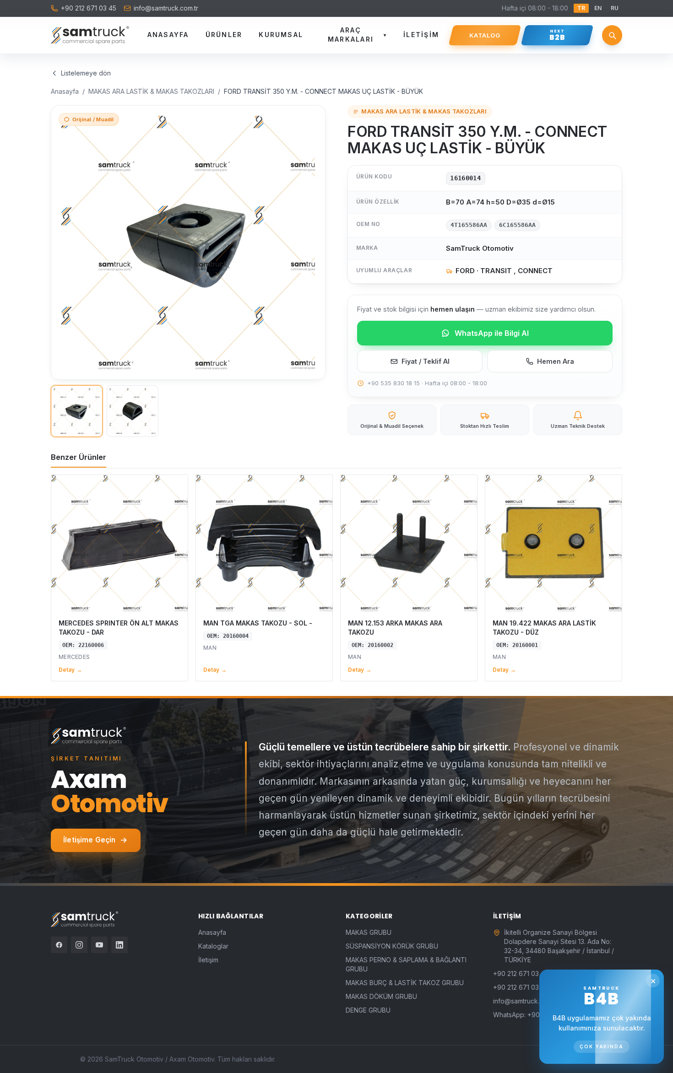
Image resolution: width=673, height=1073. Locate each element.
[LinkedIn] (119, 945)
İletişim (421, 34)
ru (615, 8)
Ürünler (224, 34)
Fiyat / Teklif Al (426, 361)
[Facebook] (59, 945)
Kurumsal (281, 34)
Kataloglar (213, 946)
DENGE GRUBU (368, 1010)
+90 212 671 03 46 (521, 987)
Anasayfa (168, 34)
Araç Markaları (357, 34)
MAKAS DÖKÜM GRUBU (381, 996)
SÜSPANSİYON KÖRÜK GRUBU (392, 946)
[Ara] (612, 35)
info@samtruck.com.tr (166, 8)
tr (581, 8)
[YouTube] (99, 945)
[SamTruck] (90, 35)
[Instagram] (79, 945)
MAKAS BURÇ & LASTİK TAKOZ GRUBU (405, 983)
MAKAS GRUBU (368, 932)
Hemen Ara (555, 361)
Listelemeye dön (86, 73)
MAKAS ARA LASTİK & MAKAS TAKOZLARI (151, 91)
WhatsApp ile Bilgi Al (492, 333)
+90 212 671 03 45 (88, 8)
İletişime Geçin (89, 840)
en (598, 8)
